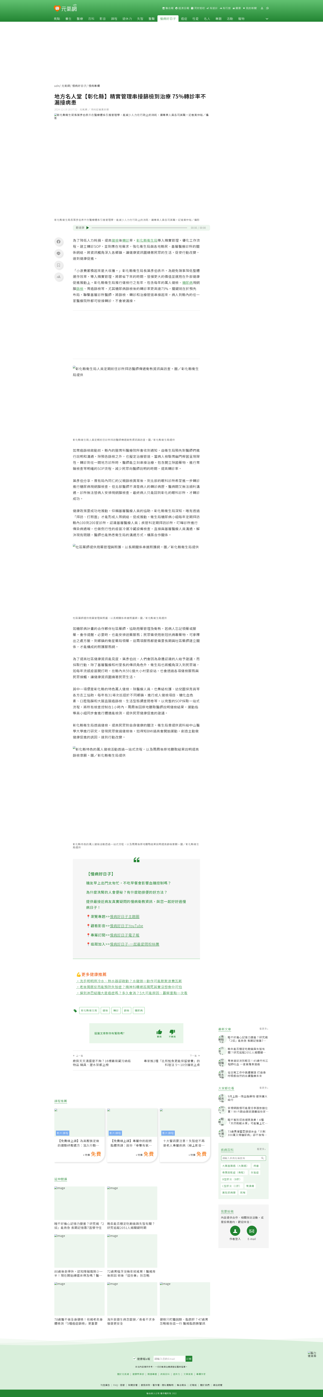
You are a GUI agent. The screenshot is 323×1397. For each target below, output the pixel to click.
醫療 (80, 18)
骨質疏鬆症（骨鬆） (234, 1172)
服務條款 (145, 1385)
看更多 (263, 1028)
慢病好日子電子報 (124, 934)
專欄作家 (201, 1374)
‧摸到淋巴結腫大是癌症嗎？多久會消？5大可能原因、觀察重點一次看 (132, 992)
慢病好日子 (168, 18)
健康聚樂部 (138, 1374)
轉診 (125, 240)
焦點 (57, 18)
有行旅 (226, 8)
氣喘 (242, 1192)
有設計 (213, 8)
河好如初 (199, 8)
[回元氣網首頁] (69, 8)
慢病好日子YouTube (126, 925)
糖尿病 (187, 282)
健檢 (115, 240)
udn (57, 86)
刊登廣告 (105, 1385)
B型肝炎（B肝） (232, 1179)
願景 (238, 8)
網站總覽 (217, 1385)
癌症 (184, 18)
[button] (267, 18)
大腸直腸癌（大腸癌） (235, 1165)
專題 (218, 18)
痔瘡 (256, 1165)
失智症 (255, 1172)
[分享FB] (58, 241)
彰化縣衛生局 (147, 240)
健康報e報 (143, 1358)
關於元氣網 (123, 1374)
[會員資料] (262, 8)
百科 (91, 18)
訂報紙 (193, 1385)
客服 (122, 1385)
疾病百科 (165, 1374)
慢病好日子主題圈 (124, 916)
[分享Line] (58, 253)
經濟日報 (183, 8)
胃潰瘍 (250, 1186)
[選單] (267, 8)
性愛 (195, 18)
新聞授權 (133, 1385)
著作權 (156, 1385)
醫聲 (152, 18)
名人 (207, 18)
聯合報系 (181, 1385)
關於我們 (205, 1385)
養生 (68, 18)
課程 (114, 18)
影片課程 (62, 1133)
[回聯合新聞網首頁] (57, 8)
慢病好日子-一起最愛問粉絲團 (134, 943)
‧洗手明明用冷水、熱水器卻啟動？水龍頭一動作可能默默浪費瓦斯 (129, 980)
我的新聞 (251, 8)
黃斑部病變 (229, 1192)
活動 (230, 18)
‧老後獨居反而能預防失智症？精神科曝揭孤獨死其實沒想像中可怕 (129, 986)
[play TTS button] (87, 227)
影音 (103, 18)
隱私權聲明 (168, 1385)
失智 (140, 18)
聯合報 (169, 8)
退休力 (127, 18)
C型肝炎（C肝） (232, 1186)
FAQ (115, 1385)
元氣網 (66, 86)
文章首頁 (188, 1374)
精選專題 (152, 1374)
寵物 (241, 18)
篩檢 (79, 288)
